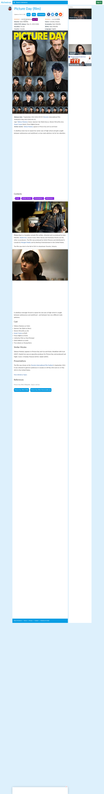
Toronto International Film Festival (42, 340)
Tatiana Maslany (22, 122)
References (49, 176)
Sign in (99, 2)
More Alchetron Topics (20, 349)
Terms (25, 594)
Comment (41, 14)
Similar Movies (27, 176)
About (18, 594)
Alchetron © (44, 594)
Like (34, 14)
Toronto (46, 117)
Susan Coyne (18, 124)
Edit (28, 14)
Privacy (31, 594)
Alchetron (6, 2)
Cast (17, 176)
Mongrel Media (26, 220)
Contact (36, 594)
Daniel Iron (23, 215)
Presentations (38, 176)
